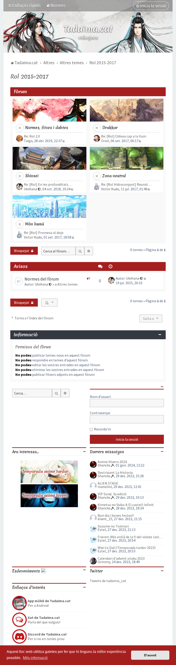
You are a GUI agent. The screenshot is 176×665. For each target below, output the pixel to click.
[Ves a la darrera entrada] (145, 278)
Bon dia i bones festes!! (116, 515)
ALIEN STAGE (108, 483)
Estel (102, 529)
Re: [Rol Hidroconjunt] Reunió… (126, 184)
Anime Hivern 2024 (112, 461)
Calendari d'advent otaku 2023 (121, 558)
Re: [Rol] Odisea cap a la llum (123, 136)
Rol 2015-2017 (29, 76)
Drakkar (110, 127)
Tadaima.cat (88, 29)
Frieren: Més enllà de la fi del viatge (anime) (131, 536)
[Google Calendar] (43, 571)
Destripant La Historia (115, 472)
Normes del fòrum (42, 279)
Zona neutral (114, 175)
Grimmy (104, 561)
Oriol (105, 140)
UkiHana (30, 189)
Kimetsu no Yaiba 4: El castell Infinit (126, 504)
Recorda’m (102, 429)
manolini (105, 486)
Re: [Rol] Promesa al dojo (43, 232)
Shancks (104, 465)
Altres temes (67, 284)
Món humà (34, 224)
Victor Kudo (110, 189)
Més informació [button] (35, 658)
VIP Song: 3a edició (112, 493)
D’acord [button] (150, 655)
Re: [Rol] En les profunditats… (48, 184)
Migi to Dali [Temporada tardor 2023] (127, 547)
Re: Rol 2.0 (32, 136)
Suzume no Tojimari (113, 526)
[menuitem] (55, 5)
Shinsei (31, 175)
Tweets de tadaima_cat (108, 580)
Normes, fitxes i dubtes (46, 127)
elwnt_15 (105, 519)
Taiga (28, 140)
